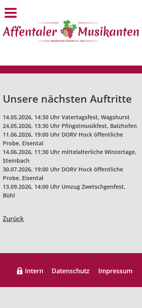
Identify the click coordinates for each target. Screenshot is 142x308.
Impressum (115, 271)
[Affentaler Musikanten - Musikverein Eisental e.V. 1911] (71, 31)
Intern (34, 271)
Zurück (13, 218)
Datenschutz (71, 271)
